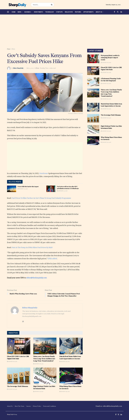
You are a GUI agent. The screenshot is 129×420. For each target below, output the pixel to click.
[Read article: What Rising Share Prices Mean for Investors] (71, 376)
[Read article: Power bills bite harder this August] (11, 189)
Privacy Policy (37, 406)
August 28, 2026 (12, 361)
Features (78, 12)
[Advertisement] (64, 32)
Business (27, 12)
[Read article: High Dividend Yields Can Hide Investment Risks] (44, 376)
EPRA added (52, 258)
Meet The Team (19, 406)
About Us (99, 12)
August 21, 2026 (23, 188)
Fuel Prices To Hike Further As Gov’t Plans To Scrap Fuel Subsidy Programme (41, 198)
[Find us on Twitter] (118, 12)
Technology (49, 12)
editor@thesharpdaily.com (36, 278)
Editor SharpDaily (18, 68)
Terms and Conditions (49, 406)
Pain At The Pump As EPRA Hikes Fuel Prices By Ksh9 (32, 247)
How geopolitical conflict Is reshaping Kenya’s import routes (110, 58)
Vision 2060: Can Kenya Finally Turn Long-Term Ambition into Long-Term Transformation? (44, 358)
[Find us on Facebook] (114, 12)
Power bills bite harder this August (28, 186)
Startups (59, 12)
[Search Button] (52, 5)
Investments (38, 12)
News (19, 12)
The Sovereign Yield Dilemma (17, 386)
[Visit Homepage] (17, 4)
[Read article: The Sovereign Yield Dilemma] (18, 376)
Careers (28, 406)
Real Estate (69, 12)
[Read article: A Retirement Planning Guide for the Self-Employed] (93, 82)
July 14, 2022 (30, 68)
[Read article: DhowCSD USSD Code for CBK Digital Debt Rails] (18, 346)
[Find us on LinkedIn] (121, 12)
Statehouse (43, 173)
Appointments (88, 12)
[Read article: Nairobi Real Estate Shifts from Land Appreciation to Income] (71, 346)
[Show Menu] (8, 12)
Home (13, 12)
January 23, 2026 (62, 191)
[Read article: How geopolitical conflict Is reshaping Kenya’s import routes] (93, 58)
